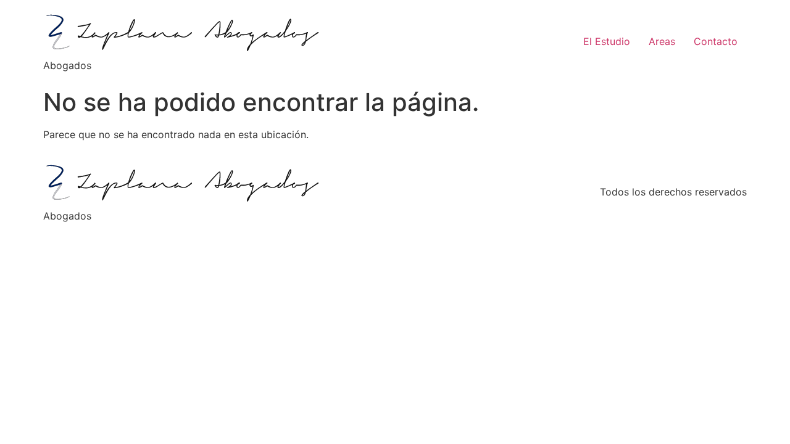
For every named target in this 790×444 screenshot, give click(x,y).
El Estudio (606, 41)
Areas (662, 41)
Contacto (716, 41)
